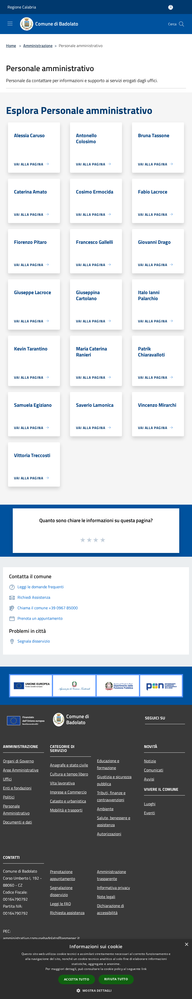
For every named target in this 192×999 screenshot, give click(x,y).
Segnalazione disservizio (61, 891)
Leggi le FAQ (60, 904)
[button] (96, 990)
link (144, 969)
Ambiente (105, 809)
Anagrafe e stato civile (69, 765)
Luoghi (150, 804)
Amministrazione (37, 46)
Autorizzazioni (109, 834)
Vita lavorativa (62, 783)
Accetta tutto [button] (76, 979)
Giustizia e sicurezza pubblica (114, 780)
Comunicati (153, 770)
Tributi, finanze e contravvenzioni (111, 796)
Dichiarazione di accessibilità (110, 909)
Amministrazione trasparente (111, 875)
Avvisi (149, 779)
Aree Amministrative (20, 770)
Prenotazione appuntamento (62, 875)
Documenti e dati (17, 822)
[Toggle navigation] (10, 24)
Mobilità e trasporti (66, 810)
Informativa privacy (113, 888)
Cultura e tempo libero (69, 774)
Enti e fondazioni (17, 788)
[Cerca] (181, 24)
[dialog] (96, 969)
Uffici (7, 779)
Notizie (150, 761)
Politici (8, 797)
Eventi (149, 813)
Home (11, 46)
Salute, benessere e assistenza (113, 821)
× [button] (186, 944)
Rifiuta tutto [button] (116, 979)
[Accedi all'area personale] (171, 7)
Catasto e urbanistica (68, 801)
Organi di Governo (18, 761)
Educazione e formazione (108, 764)
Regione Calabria (22, 7)
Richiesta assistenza (67, 913)
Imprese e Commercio (68, 792)
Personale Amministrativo (16, 809)
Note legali (106, 897)
